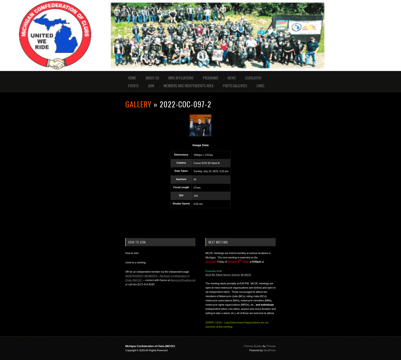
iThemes (271, 346)
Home (132, 78)
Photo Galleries (235, 85)
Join (151, 85)
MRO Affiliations (180, 78)
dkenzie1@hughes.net (182, 280)
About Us (152, 78)
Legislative (253, 78)
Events (133, 85)
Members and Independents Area (188, 85)
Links (260, 85)
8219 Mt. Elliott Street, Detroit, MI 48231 (228, 275)
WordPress (269, 350)
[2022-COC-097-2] (200, 136)
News (232, 78)
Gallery (138, 104)
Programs (210, 78)
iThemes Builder (253, 346)
